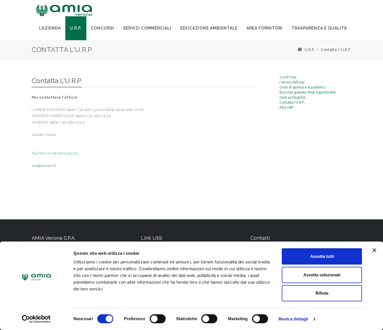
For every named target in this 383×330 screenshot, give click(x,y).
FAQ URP (287, 107)
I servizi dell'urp (292, 82)
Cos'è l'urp (288, 77)
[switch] (158, 318)
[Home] (299, 49)
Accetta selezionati (321, 274)
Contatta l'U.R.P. (292, 102)
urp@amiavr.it (44, 165)
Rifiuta (321, 293)
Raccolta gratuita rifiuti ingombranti (308, 92)
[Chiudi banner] (374, 250)
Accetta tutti (322, 256)
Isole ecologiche (292, 97)
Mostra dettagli (293, 319)
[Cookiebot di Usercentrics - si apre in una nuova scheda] (36, 319)
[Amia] (64, 10)
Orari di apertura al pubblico (303, 87)
